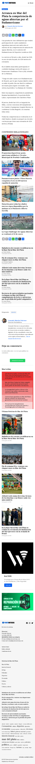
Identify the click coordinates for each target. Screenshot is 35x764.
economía (6, 729)
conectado (16, 351)
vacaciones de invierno (6, 749)
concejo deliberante (27, 724)
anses (7, 724)
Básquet (20, 724)
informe (29, 733)
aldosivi (3, 724)
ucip (23, 747)
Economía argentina (15, 729)
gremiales (28, 731)
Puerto (4, 684)
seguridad (19, 745)
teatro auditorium (5, 747)
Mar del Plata (5, 664)
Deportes (4, 9)
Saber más (8, 585)
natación (13, 312)
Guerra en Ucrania (6, 733)
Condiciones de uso (6, 651)
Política (4, 681)
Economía (4, 678)
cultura (14, 726)
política (5, 744)
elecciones (29, 729)
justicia (21, 736)
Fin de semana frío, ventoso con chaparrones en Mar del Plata (15, 259)
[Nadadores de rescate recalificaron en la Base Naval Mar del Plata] (12, 424)
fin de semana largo (6, 731)
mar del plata (9, 739)
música (22, 739)
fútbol (13, 731)
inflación (25, 733)
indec (21, 733)
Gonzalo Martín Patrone (15, 26)
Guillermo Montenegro (14, 733)
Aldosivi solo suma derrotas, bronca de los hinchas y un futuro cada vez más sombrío (16, 270)
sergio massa (25, 745)
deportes (20, 726)
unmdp (26, 747)
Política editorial (6, 649)
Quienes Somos (5, 646)
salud (15, 745)
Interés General (6, 667)
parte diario (17, 742)
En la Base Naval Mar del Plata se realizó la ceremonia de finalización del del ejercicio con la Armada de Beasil (16, 282)
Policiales (4, 673)
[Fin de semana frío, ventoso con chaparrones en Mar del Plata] (12, 454)
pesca (22, 742)
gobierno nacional (20, 731)
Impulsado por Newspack (8, 761)
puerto (11, 745)
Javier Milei (17, 736)
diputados (27, 726)
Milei (18, 739)
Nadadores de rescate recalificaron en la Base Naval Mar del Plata (17, 249)
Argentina (12, 724)
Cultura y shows (6, 686)
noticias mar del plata (8, 742)
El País (3, 670)
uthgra (30, 747)
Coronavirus (7, 726)
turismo (19, 747)
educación (22, 729)
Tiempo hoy (13, 747)
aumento (16, 724)
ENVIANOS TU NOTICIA (17, 360)
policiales (27, 742)
